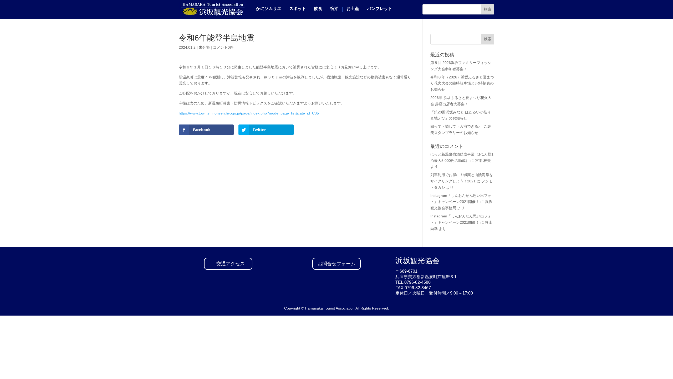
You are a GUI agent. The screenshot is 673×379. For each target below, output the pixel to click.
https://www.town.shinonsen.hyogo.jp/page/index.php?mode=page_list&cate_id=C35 (249, 113)
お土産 (352, 8)
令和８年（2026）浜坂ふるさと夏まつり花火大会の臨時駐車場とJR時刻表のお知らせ (462, 83)
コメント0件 (223, 47)
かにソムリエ (268, 8)
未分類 (204, 47)
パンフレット (379, 8)
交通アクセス (230, 263)
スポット (297, 8)
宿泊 (334, 8)
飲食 (318, 8)
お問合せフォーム (336, 263)
